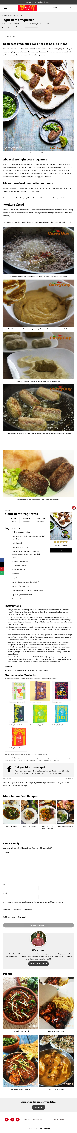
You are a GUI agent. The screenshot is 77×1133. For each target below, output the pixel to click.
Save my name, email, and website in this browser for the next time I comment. (35, 902)
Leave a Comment (31, 27)
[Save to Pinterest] (2, 569)
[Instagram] (12, 1127)
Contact (27, 1127)
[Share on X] (2, 564)
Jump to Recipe (10, 36)
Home (4, 16)
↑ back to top (58, 1127)
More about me (37, 971)
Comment (7, 852)
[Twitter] (18, 1127)
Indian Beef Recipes (15, 16)
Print (61, 550)
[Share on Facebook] (2, 560)
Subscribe (38, 1114)
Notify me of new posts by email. (14, 917)
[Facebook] (7, 1127)
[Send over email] (2, 573)
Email (5, 893)
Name (5, 884)
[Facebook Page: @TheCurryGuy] (10, 770)
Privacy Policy (37, 1127)
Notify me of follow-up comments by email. (18, 909)
